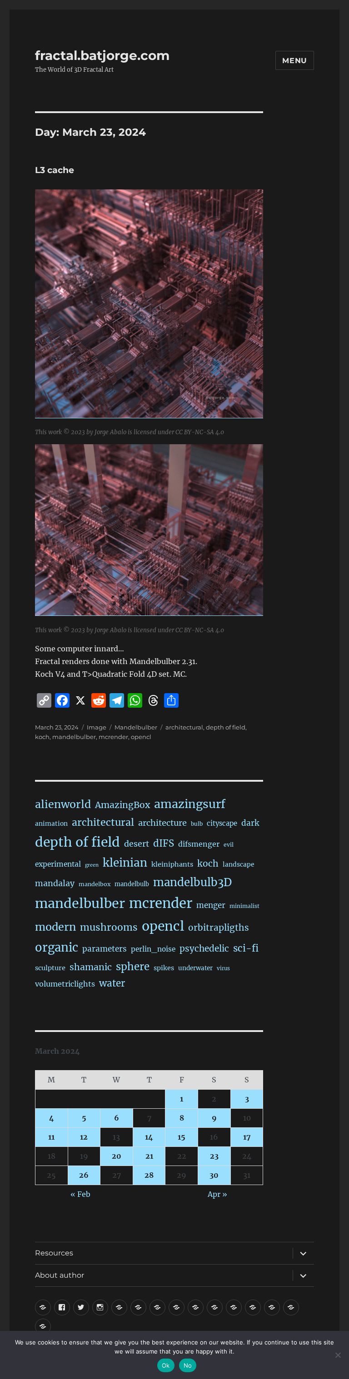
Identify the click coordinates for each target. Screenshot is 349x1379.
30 (214, 1175)
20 (116, 1156)
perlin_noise (153, 949)
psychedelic (204, 948)
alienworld (63, 804)
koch (42, 736)
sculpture (50, 968)
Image (96, 727)
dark (250, 823)
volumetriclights (65, 983)
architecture (162, 823)
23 (214, 1156)
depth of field (225, 727)
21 (149, 1156)
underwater (195, 968)
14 (149, 1136)
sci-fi (246, 948)
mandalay (55, 883)
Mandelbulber (136, 727)
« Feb (80, 1194)
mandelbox (94, 884)
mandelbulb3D (192, 882)
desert (136, 844)
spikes (164, 968)
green (92, 865)
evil (229, 844)
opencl (141, 736)
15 (181, 1136)
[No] (337, 1354)
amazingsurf (189, 804)
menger (210, 905)
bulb (197, 823)
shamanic (91, 967)
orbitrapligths (218, 927)
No (188, 1365)
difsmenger (198, 843)
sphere (133, 966)
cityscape (222, 823)
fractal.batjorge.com (102, 55)
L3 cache (54, 170)
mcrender (113, 736)
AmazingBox (122, 804)
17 (247, 1136)
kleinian (125, 863)
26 (84, 1175)
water (112, 983)
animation (51, 823)
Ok (166, 1365)
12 (84, 1136)
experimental (58, 864)
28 (149, 1175)
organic (56, 947)
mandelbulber (74, 736)
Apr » (217, 1194)
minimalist (244, 906)
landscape (238, 864)
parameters (104, 949)
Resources (54, 1253)
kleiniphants (172, 864)
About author (59, 1275)
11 (51, 1136)
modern (55, 926)
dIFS (163, 843)
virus (223, 968)
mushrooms (109, 927)
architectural (184, 727)
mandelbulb (132, 884)
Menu (294, 60)
